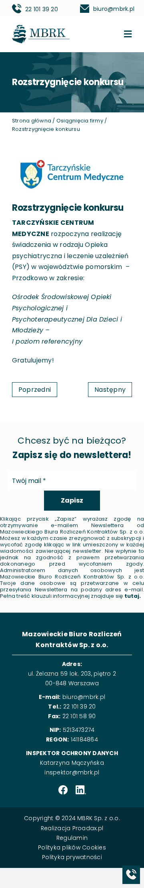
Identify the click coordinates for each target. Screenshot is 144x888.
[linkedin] (81, 790)
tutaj (132, 596)
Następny (110, 389)
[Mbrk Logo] (41, 28)
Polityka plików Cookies (72, 847)
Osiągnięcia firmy (79, 120)
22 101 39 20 (41, 9)
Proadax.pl (87, 828)
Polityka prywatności (72, 857)
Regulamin (72, 838)
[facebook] (63, 790)
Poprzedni (34, 389)
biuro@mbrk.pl (113, 9)
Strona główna (31, 120)
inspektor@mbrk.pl (71, 772)
